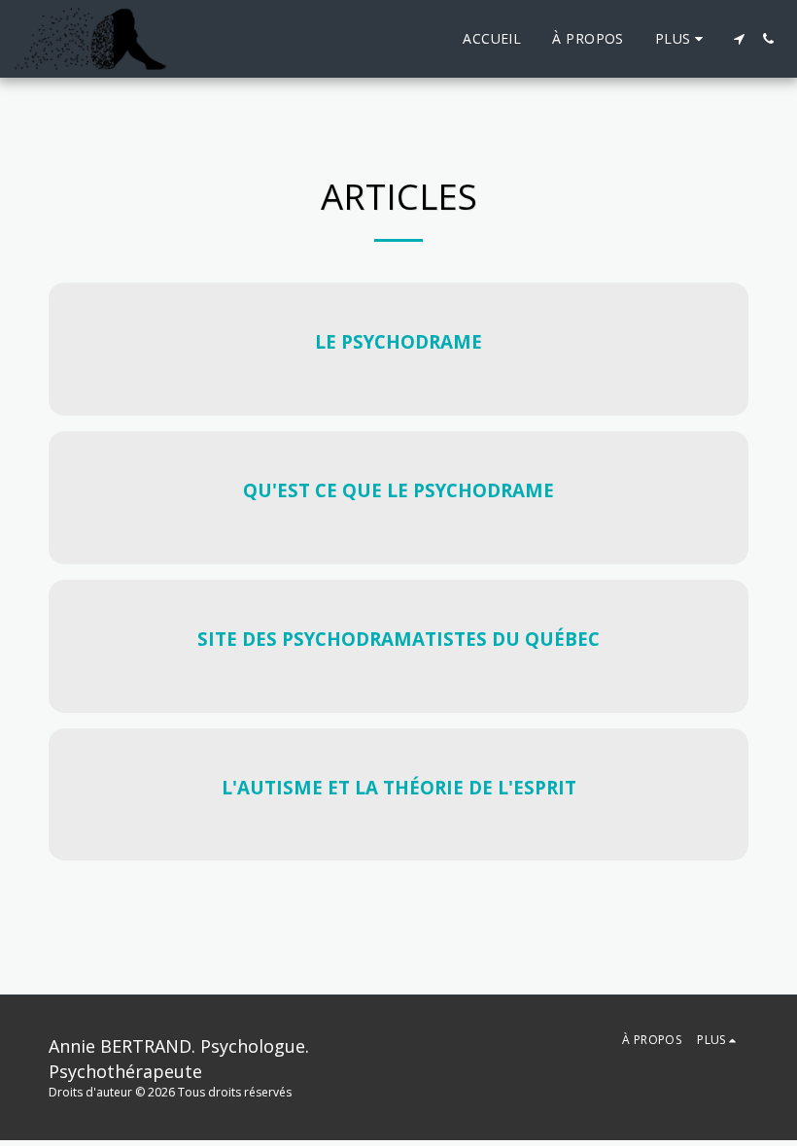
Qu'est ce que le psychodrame (398, 490)
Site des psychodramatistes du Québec (398, 638)
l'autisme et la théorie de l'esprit (399, 787)
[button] (738, 39)
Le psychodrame (398, 341)
